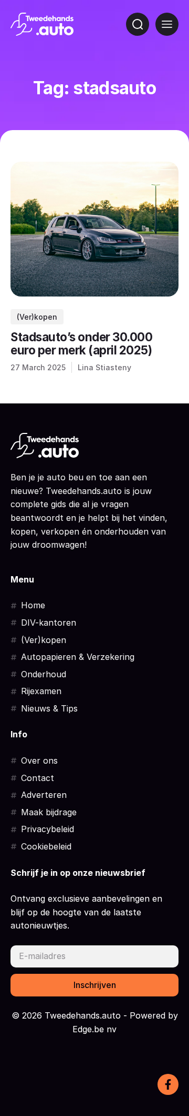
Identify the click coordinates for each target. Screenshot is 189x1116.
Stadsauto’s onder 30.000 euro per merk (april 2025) (81, 344)
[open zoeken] (137, 24)
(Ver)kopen (37, 316)
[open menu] (166, 24)
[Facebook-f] (168, 1084)
